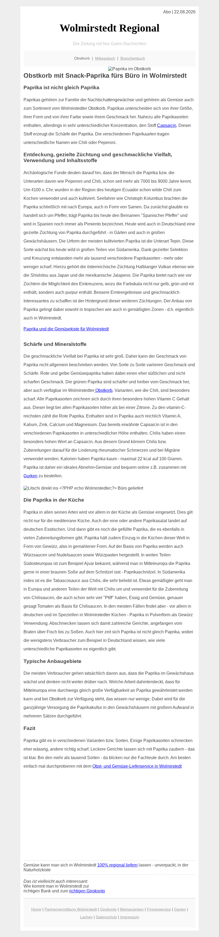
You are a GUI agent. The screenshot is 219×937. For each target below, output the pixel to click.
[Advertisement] (109, 816)
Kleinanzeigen (132, 909)
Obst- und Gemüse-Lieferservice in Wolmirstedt (137, 766)
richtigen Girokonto (87, 891)
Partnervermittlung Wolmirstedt (71, 909)
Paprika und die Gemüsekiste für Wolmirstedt (66, 329)
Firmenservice (159, 909)
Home (36, 909)
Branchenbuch (132, 58)
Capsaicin (166, 125)
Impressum (129, 917)
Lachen (86, 917)
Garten (180, 909)
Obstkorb (103, 390)
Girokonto (108, 909)
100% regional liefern (117, 865)
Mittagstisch (105, 58)
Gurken (30, 476)
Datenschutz (106, 917)
